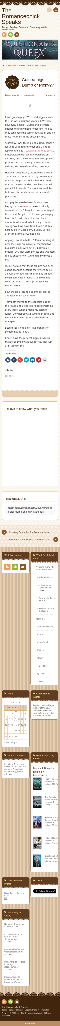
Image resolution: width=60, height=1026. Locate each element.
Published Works (45, 577)
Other (40, 658)
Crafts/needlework (44, 626)
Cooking (42, 665)
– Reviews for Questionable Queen (45, 588)
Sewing (40, 681)
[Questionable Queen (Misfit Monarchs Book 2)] (38, 861)
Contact (16, 34)
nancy (51, 95)
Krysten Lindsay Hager (43, 705)
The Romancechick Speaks (15, 1007)
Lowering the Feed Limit (39, 150)
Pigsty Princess (52, 778)
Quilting (40, 673)
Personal (29, 95)
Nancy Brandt (10, 893)
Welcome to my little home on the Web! (45, 568)
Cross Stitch (42, 642)
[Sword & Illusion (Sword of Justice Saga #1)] (39, 822)
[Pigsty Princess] (39, 784)
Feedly (10, 34)
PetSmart (27, 206)
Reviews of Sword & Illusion (47, 609)
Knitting (40, 650)
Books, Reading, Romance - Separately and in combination (25, 1010)
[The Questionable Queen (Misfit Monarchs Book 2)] (39, 802)
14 (9, 725)
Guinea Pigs (15, 95)
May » (14, 742)
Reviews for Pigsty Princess (47, 599)
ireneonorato (10, 934)
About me (40, 618)
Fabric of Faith (51, 837)
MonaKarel (9, 961)
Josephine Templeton (14, 764)
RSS (4, 34)
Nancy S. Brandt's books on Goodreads (43, 771)
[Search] (49, 9)
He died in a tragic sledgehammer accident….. (13, 938)
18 (22, 725)
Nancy (7, 924)
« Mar (7, 742)
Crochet (41, 634)
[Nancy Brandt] (5, 899)
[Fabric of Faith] (39, 843)
